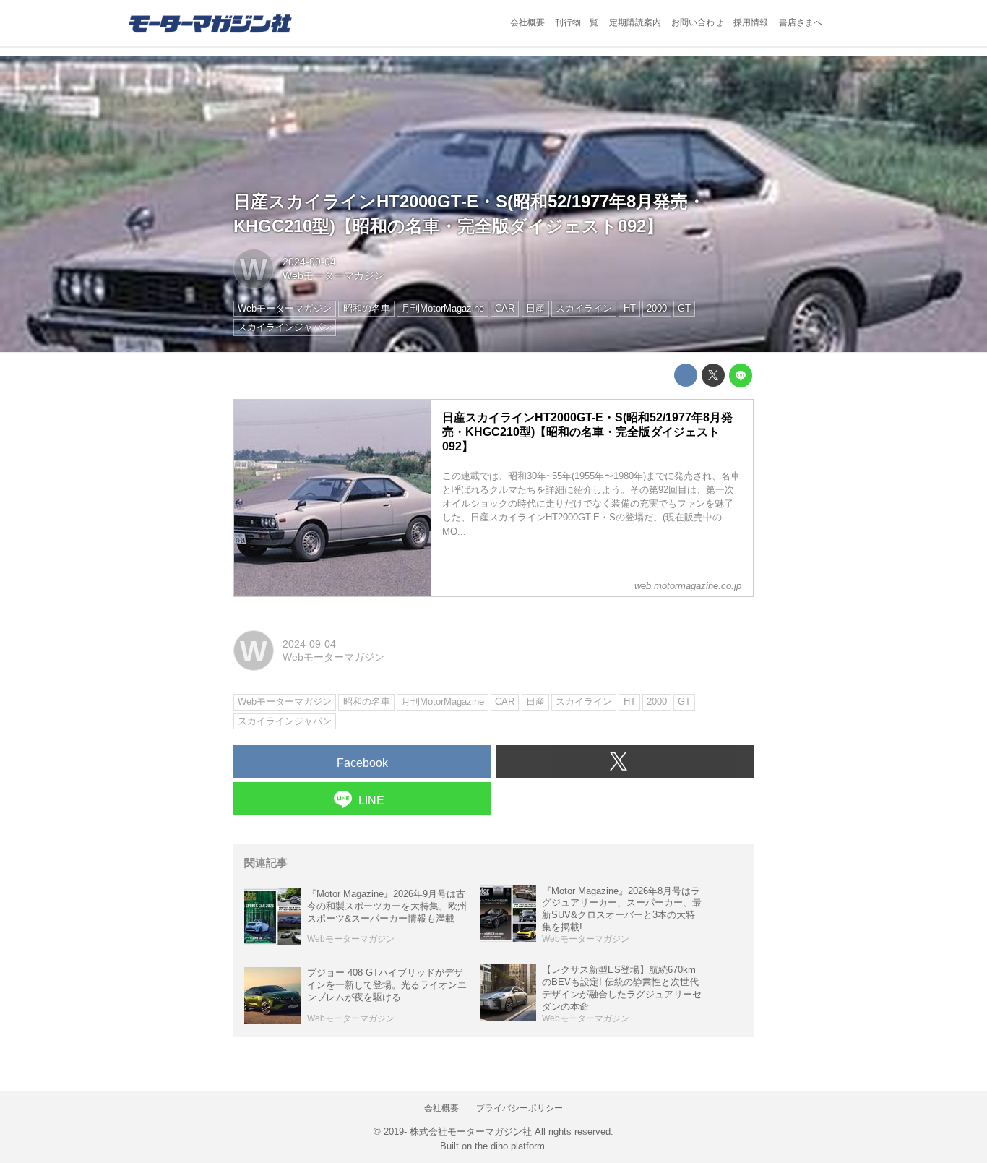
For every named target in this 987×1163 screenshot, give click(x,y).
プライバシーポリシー (519, 1108)
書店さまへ (800, 22)
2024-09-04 (309, 261)
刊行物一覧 (576, 22)
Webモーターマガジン (333, 275)
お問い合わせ (697, 22)
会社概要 (527, 22)
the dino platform (510, 1146)
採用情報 (750, 22)
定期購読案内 (635, 22)
